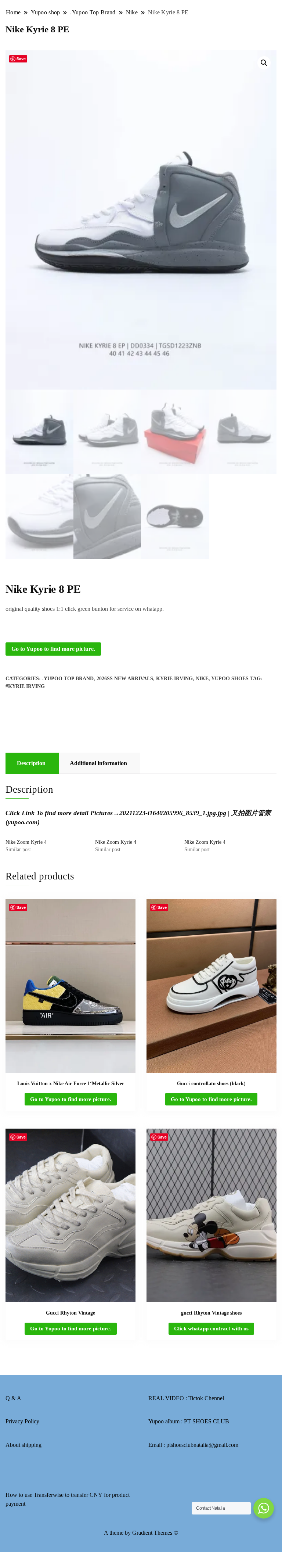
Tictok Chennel (206, 1398)
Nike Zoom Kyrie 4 (26, 842)
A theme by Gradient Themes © (141, 1533)
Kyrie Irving (174, 678)
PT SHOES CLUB (206, 1421)
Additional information (98, 763)
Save (21, 58)
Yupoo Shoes (230, 678)
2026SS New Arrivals (125, 678)
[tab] (31, 763)
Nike (202, 678)
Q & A (13, 1398)
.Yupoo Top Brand (68, 678)
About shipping (23, 1445)
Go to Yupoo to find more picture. (53, 649)
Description (31, 763)
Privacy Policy (22, 1421)
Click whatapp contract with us (211, 1328)
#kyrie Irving (25, 686)
